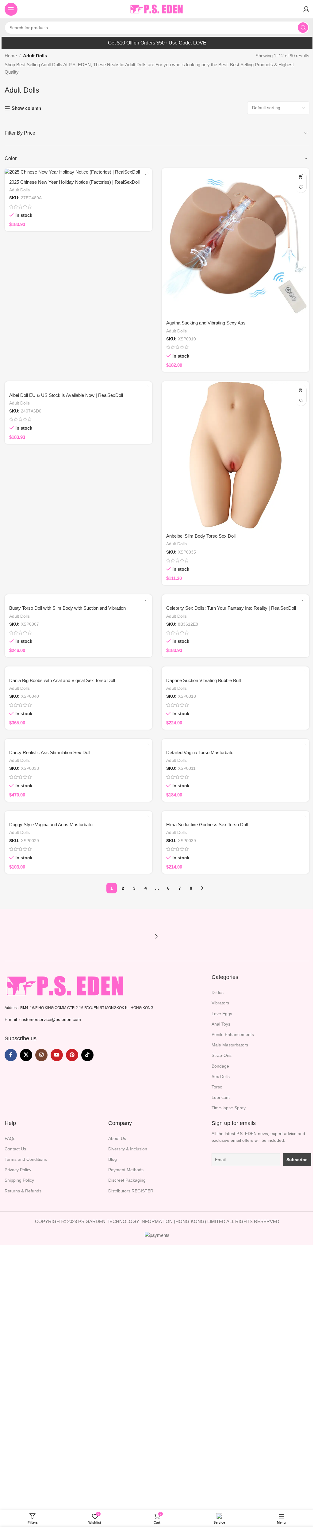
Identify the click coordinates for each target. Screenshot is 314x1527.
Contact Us (15, 1148)
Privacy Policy (18, 1169)
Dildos (218, 992)
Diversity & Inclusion (127, 1148)
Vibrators (220, 1002)
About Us (117, 1138)
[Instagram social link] (41, 1055)
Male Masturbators (230, 1044)
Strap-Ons (222, 1055)
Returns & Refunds (23, 1190)
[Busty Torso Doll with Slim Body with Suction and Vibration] (78, 597)
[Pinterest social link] (72, 1055)
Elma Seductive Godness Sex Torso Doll (207, 824)
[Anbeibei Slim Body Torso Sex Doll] (235, 455)
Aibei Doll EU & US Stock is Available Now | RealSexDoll (66, 395)
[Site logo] (157, 8)
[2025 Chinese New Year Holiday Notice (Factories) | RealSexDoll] (78, 171)
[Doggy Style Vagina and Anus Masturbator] (78, 814)
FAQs (10, 1138)
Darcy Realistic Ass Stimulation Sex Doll (49, 752)
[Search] (303, 27)
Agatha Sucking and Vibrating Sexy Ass (206, 322)
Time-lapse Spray (229, 1107)
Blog (112, 1159)
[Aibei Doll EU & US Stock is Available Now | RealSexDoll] (78, 384)
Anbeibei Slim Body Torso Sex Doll (201, 536)
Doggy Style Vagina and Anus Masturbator (51, 824)
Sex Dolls (221, 1076)
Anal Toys (221, 1024)
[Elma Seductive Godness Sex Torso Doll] (235, 814)
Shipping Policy (19, 1180)
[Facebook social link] (11, 1055)
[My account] (306, 9)
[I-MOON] (135, 936)
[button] (301, 176)
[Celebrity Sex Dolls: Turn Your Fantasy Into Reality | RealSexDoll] (235, 597)
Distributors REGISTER (130, 1190)
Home (11, 55)
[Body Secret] (23, 936)
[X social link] (26, 1055)
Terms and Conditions (26, 1159)
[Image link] (66, 985)
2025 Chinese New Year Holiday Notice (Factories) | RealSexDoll (74, 182)
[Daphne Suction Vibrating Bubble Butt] (235, 669)
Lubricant (221, 1097)
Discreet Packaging (127, 1180)
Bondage (220, 1066)
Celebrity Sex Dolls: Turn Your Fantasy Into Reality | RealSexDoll (231, 608)
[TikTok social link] (87, 1055)
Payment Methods (126, 1169)
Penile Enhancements (233, 1034)
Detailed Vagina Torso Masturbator (200, 752)
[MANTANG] (98, 936)
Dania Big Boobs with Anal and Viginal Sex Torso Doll (62, 680)
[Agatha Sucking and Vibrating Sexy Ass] (235, 242)
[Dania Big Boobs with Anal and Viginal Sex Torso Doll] (78, 669)
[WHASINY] (60, 936)
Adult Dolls (19, 189)
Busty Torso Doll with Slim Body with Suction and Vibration (67, 608)
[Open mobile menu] (11, 9)
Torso (217, 1086)
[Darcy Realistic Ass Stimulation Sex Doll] (78, 742)
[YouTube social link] (57, 1055)
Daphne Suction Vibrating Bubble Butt (203, 680)
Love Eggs (222, 1013)
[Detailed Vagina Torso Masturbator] (235, 742)
